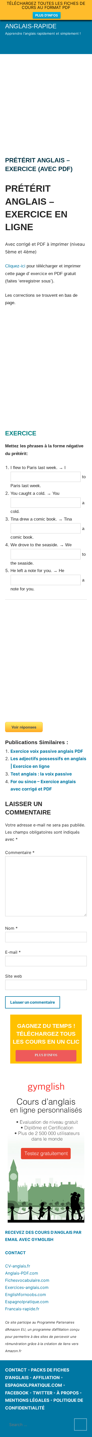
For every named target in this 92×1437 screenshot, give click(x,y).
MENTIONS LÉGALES (27, 1400)
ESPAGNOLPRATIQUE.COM (33, 1385)
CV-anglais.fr (17, 1265)
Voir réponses (24, 727)
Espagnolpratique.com (27, 1301)
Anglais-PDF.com (21, 1273)
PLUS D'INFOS (46, 15)
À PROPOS (67, 1392)
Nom (11, 928)
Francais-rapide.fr (22, 1308)
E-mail (13, 952)
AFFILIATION (46, 1377)
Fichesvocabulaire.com (27, 1280)
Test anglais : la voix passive (41, 773)
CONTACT (15, 1252)
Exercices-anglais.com (27, 1287)
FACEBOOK (17, 1392)
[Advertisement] (46, 102)
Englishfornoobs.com (25, 1294)
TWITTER (42, 1392)
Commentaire (19, 852)
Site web (13, 976)
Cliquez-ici (15, 266)
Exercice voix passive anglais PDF (46, 751)
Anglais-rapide (30, 26)
